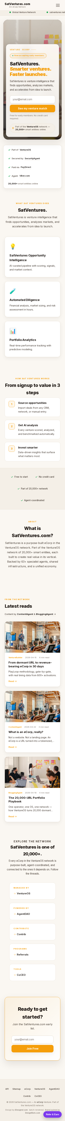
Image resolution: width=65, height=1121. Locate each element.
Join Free (32, 1048)
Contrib (21, 934)
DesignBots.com (32, 1113)
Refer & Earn (52, 1114)
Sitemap (16, 1089)
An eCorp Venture (17, 7)
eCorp (27, 1089)
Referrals (22, 954)
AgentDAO (23, 913)
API (7, 1089)
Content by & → (30, 614)
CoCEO (21, 974)
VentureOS (25, 150)
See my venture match (32, 108)
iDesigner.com (21, 1110)
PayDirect (26, 167)
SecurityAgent (32, 158)
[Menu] (57, 5)
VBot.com (25, 176)
